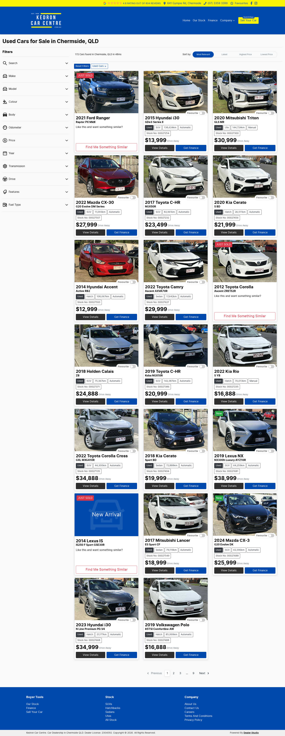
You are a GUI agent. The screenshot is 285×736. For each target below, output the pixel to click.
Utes (108, 716)
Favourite (192, 113)
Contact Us (192, 708)
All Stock (111, 720)
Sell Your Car (248, 20)
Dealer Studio (251, 733)
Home (186, 20)
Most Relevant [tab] (203, 54)
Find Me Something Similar (106, 147)
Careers (189, 712)
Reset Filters (82, 66)
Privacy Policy (193, 720)
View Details (159, 148)
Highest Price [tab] (245, 54)
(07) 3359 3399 (218, 3)
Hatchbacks (112, 708)
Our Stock (199, 20)
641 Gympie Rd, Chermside (184, 3)
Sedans (109, 712)
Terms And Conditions (198, 716)
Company (226, 20)
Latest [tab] (224, 54)
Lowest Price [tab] (267, 54)
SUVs (108, 704)
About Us (190, 704)
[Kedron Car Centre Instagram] (256, 3)
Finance (213, 20)
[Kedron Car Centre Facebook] (252, 3)
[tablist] (234, 54)
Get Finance (191, 148)
